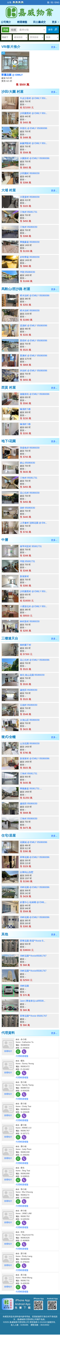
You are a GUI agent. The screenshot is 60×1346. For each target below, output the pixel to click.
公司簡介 (6, 22)
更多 (55, 22)
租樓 (13, 30)
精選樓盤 (22, 22)
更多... (54, 47)
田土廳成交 (39, 22)
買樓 (5, 29)
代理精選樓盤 (22, 1056)
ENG (57, 2)
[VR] (15, 62)
